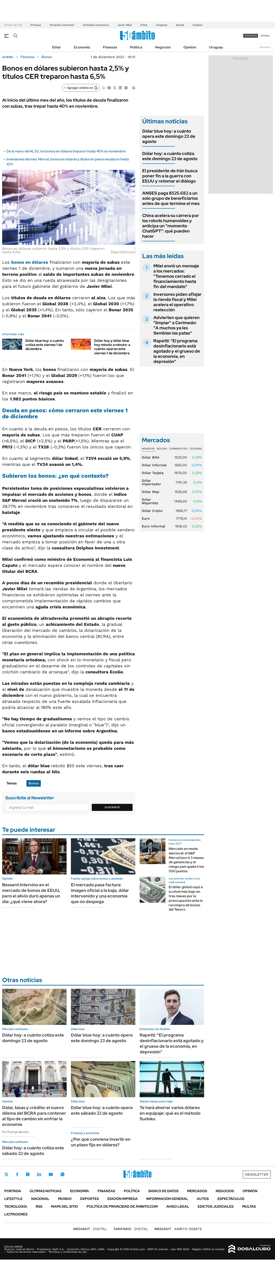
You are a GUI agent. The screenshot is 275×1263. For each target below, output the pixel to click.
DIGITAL (90, 1229)
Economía (82, 47)
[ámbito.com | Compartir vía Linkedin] (120, 87)
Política (136, 47)
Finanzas (110, 47)
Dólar (56, 47)
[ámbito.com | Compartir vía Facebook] (109, 87)
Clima (143, 24)
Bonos (47, 57)
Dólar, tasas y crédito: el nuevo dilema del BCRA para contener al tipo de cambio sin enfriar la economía (34, 1116)
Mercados (197, 1191)
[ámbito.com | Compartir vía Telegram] (126, 87)
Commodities (178, 448)
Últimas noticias (45, 1191)
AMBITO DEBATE (178, 1229)
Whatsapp (62, 1174)
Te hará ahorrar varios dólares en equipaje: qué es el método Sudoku (170, 1113)
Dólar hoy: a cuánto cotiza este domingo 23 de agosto (169, 156)
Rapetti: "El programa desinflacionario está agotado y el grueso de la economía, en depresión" (176, 351)
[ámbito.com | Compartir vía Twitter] (114, 87)
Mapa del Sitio (64, 1206)
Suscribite (112, 807)
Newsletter (265, 47)
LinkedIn (39, 1174)
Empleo (197, 24)
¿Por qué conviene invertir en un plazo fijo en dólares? (100, 1142)
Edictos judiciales (216, 1206)
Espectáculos (230, 1198)
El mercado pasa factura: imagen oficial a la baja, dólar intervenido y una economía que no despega (100, 893)
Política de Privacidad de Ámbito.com (122, 1206)
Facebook (17, 1174)
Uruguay (216, 47)
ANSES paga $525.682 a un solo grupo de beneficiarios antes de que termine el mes (171, 198)
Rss (39, 1206)
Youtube (51, 1174)
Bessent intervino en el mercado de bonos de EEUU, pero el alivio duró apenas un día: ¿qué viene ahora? (31, 893)
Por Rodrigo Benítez (15, 1132)
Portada (12, 1191)
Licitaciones (16, 1214)
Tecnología (15, 1206)
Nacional (40, 1198)
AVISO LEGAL (177, 1206)
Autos (203, 1198)
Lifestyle (13, 1198)
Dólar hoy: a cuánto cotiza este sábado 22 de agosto (33, 1150)
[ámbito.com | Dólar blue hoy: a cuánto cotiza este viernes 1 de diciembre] (12, 344)
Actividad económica (96, 24)
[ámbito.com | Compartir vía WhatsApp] (103, 87)
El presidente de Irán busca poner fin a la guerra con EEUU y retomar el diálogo (169, 176)
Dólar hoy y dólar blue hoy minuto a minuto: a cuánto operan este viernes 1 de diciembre (112, 346)
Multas (249, 1206)
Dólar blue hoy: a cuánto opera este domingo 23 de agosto (168, 136)
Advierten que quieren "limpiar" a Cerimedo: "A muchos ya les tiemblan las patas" (176, 325)
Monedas (148, 448)
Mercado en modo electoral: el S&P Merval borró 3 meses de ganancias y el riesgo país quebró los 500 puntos (186, 859)
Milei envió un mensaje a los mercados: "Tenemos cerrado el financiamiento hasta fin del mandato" (176, 276)
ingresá (265, 35)
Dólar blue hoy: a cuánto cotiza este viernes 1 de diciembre (44, 344)
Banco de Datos (163, 1191)
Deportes (89, 1198)
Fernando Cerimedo (62, 24)
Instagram (28, 1174)
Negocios (163, 47)
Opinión (189, 47)
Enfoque (36, 24)
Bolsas (162, 448)
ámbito (7, 57)
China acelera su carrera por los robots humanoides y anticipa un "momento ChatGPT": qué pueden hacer (170, 226)
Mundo (65, 1198)
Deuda (180, 24)
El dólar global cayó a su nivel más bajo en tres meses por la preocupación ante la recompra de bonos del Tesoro (186, 898)
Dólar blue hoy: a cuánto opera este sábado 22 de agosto (102, 1110)
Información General (167, 1198)
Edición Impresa (122, 1198)
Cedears (196, 448)
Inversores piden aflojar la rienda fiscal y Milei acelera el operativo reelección (177, 302)
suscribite (250, 35)
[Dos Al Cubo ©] (249, 1249)
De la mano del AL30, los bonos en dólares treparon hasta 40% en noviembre (66, 151)
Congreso (161, 24)
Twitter (6, 1174)
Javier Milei (125, 24)
